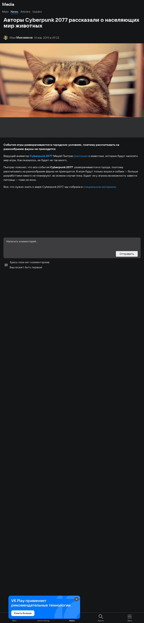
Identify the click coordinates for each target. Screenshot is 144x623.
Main (5, 11)
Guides (37, 11)
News (14, 11)
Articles (25, 11)
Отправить (127, 253)
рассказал (81, 156)
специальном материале (99, 186)
